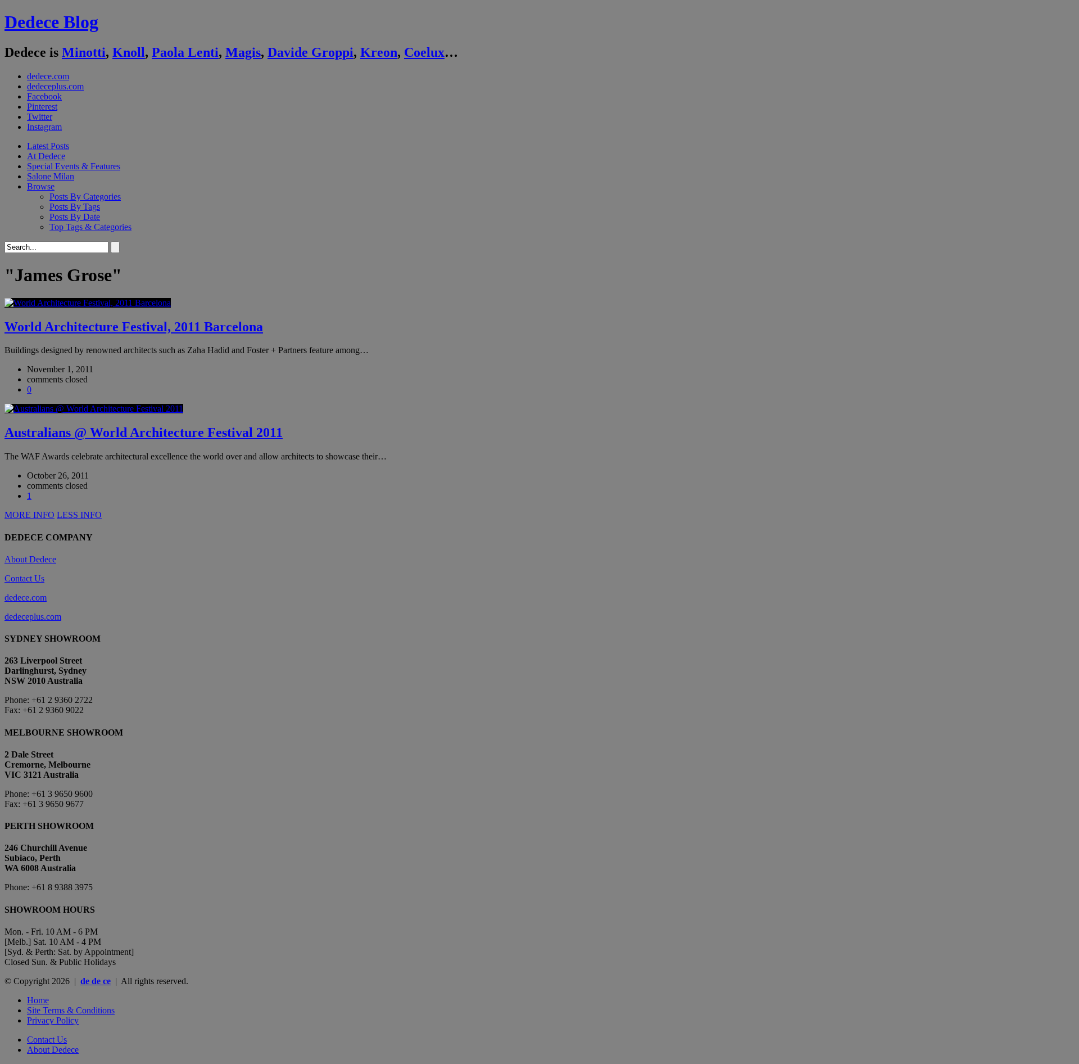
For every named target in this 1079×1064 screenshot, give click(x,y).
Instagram (44, 127)
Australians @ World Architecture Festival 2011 (143, 432)
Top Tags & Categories (90, 227)
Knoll (128, 52)
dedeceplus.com (55, 86)
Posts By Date (74, 217)
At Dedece (46, 156)
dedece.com (48, 76)
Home (38, 1000)
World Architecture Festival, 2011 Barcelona (133, 326)
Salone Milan (50, 176)
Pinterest (42, 106)
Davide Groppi (310, 52)
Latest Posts (48, 146)
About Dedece (30, 559)
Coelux (424, 52)
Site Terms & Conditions (71, 1010)
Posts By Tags (74, 206)
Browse (41, 186)
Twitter (39, 116)
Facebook (44, 96)
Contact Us (24, 578)
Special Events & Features (73, 166)
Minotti (84, 52)
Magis (243, 52)
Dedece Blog (51, 22)
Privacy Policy (53, 1020)
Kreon (378, 52)
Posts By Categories (85, 196)
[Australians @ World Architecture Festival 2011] (93, 408)
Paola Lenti (185, 52)
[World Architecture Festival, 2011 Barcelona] (87, 303)
